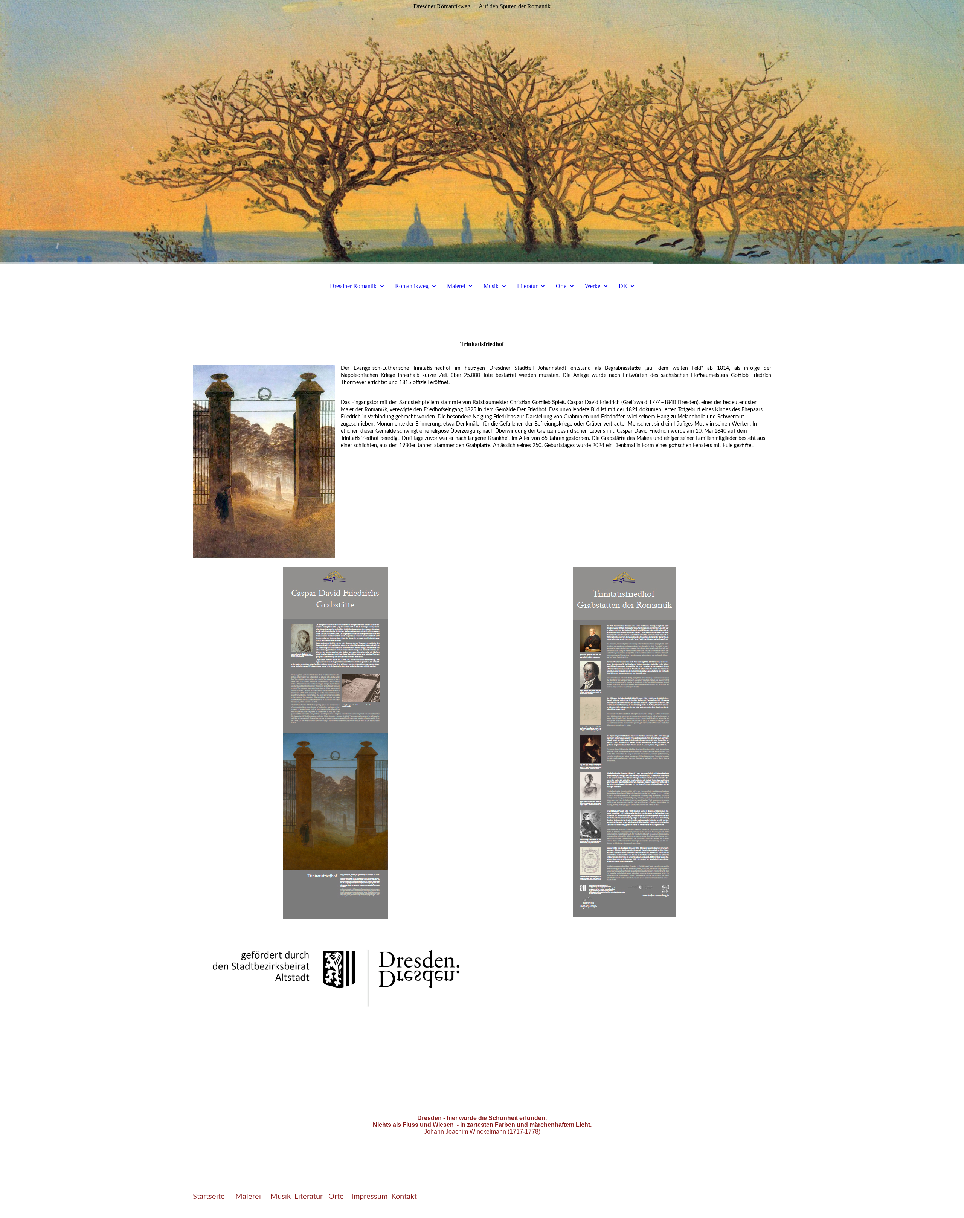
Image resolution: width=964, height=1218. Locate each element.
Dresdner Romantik (353, 286)
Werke (592, 286)
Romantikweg (412, 286)
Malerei (456, 286)
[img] (482, 132)
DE (623, 286)
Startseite (209, 1196)
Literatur (527, 286)
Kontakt (404, 1196)
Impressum (369, 1196)
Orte (562, 286)
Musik (491, 286)
